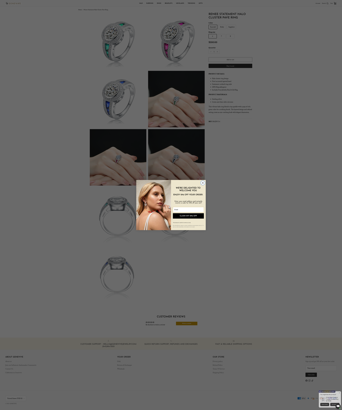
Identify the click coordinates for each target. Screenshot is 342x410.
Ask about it (334, 399)
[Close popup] (339, 388)
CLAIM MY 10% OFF (188, 216)
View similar (324, 399)
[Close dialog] (203, 183)
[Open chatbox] (338, 406)
